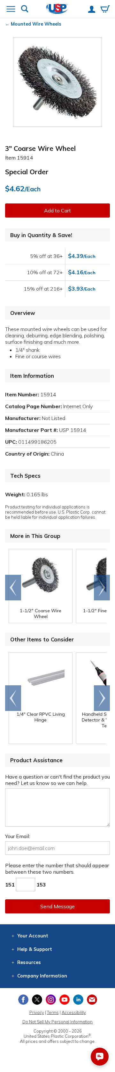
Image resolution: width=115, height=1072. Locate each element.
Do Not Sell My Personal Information (57, 1021)
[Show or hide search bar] (24, 9)
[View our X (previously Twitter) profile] (37, 999)
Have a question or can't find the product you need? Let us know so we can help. (57, 779)
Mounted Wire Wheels (36, 24)
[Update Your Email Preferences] (92, 999)
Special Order (27, 172)
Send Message (57, 906)
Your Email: (17, 836)
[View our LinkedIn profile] (78, 999)
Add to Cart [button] (57, 210)
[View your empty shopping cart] (105, 9)
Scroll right (102, 587)
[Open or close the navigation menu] (11, 9)
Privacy (36, 1012)
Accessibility (74, 1012)
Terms (53, 1012)
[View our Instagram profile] (50, 999)
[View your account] (91, 10)
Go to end (13, 587)
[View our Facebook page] (23, 999)
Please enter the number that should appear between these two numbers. (57, 868)
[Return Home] (57, 9)
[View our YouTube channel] (64, 999)
